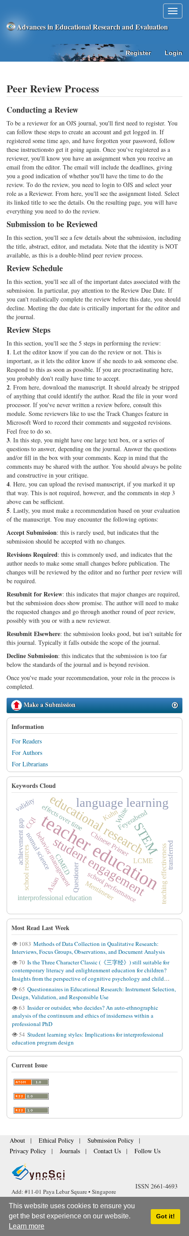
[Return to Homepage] (94, 1172)
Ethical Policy (49, 1143)
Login (173, 52)
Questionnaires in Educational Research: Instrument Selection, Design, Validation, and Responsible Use (94, 993)
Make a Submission (49, 704)
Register (138, 52)
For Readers (27, 741)
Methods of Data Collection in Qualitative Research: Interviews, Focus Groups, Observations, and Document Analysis (88, 948)
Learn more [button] (26, 1226)
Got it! (165, 1216)
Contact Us (50, 1151)
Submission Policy (94, 1143)
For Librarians (30, 764)
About (16, 1143)
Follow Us (84, 1151)
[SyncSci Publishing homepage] (12, 27)
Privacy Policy (141, 1143)
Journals (18, 1151)
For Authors (27, 752)
